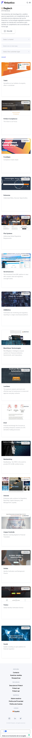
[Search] (26, 2)
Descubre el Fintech (16, 685)
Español (17, 711)
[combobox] (26, 2)
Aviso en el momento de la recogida (14, 736)
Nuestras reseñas (16, 675)
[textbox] (16, 39)
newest (3, 57)
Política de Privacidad (16, 701)
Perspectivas (16, 678)
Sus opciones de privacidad (17, 731)
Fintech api (16, 688)
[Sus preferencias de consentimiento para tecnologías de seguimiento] (29, 735)
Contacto (16, 672)
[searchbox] (16, 46)
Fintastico (8, 2)
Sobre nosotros (16, 698)
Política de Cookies (16, 704)
